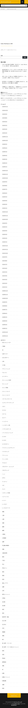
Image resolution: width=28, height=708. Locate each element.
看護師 (3, 632)
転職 (3, 673)
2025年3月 (4, 129)
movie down (19, 100)
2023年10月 (5, 178)
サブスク (4, 410)
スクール (4, 414)
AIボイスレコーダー (6, 342)
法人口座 (4, 620)
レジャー (4, 500)
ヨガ (3, 485)
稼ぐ (3, 639)
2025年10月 (5, 110)
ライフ (3, 489)
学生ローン (4, 568)
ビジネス (4, 436)
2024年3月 (4, 159)
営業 (3, 549)
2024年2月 (4, 163)
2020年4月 (4, 321)
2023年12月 (5, 170)
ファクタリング (5, 451)
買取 (3, 665)
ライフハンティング (18, 702)
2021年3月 (4, 279)
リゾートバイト (5, 496)
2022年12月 (5, 211)
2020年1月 (4, 328)
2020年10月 (5, 298)
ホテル (3, 477)
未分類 (3, 601)
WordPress (14, 705)
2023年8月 (4, 185)
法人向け (4, 624)
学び (3, 564)
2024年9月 (4, 144)
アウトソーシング (6, 368)
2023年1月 (4, 208)
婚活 (3, 556)
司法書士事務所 (5, 545)
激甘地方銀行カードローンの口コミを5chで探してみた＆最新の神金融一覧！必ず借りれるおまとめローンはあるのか (14, 71)
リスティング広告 (6, 492)
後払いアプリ (5, 583)
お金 (3, 361)
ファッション (5, 455)
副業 (3, 541)
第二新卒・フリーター (7, 643)
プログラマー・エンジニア (8, 466)
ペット (3, 474)
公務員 (3, 534)
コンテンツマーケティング (8, 402)
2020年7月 (4, 309)
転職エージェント (6, 677)
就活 (3, 579)
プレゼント (4, 462)
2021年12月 (5, 245)
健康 (3, 526)
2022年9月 (4, 223)
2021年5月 (4, 272)
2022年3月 (4, 234)
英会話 (3, 658)
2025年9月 (4, 114)
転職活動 (4, 680)
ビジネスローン (5, 444)
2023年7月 (4, 189)
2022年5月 (4, 227)
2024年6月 (4, 148)
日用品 (3, 598)
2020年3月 (4, 324)
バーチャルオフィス (6, 429)
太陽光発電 (4, 553)
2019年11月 (5, 336)
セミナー (4, 417)
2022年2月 (4, 238)
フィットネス (5, 459)
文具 (3, 590)
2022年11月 (5, 215)
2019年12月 (5, 332)
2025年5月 (4, 125)
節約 (3, 650)
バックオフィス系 (6, 425)
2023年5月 (4, 196)
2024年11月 (5, 136)
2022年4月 (4, 230)
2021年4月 (4, 275)
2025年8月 (4, 118)
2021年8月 (4, 260)
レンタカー (4, 504)
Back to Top (14, 695)
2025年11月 (5, 106)
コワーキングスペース (7, 399)
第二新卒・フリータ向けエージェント (10, 647)
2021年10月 (5, 253)
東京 (3, 609)
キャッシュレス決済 (6, 380)
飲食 (3, 688)
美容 (3, 654)
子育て (3, 560)
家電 (3, 575)
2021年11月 (5, 249)
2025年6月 (4, 121)
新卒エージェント (6, 594)
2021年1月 (4, 287)
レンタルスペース (6, 507)
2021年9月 (4, 257)
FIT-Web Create (16, 703)
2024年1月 (4, 166)
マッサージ (4, 481)
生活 (3, 628)
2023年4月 (4, 200)
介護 (3, 515)
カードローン (5, 376)
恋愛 (3, 586)
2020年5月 (4, 317)
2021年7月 (4, 264)
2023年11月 (5, 174)
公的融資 (4, 538)
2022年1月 (4, 242)
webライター (5, 353)
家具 (3, 571)
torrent (18, 95)
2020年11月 (5, 294)
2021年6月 (4, 268)
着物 (3, 635)
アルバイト (4, 372)
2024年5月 (4, 151)
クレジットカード (6, 391)
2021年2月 (4, 283)
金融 (3, 684)
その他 (3, 365)
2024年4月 (4, 155)
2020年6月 (4, 313)
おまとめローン (5, 357)
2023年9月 (4, 181)
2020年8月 (4, 305)
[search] (26, 5)
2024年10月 (5, 140)
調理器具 (4, 662)
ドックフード (5, 421)
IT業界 (3, 346)
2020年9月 (4, 302)
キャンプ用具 (5, 387)
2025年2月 (4, 133)
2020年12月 (5, 290)
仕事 (3, 519)
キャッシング (5, 383)
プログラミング (5, 470)
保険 (3, 523)
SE (2, 350)
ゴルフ (3, 406)
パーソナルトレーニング (7, 432)
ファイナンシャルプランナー (8, 447)
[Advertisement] (14, 25)
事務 (3, 511)
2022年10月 (5, 219)
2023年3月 (4, 204)
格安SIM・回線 (5, 616)
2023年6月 (4, 193)
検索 (2, 55)
